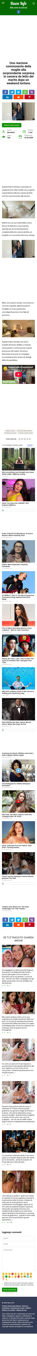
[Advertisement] (18, 40)
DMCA (28, 1308)
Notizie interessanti (11, 125)
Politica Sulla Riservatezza (11, 1306)
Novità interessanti (24, 431)
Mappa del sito (21, 1310)
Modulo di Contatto (8, 1310)
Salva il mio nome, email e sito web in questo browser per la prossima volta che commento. (19, 1284)
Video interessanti (26, 433)
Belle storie (11, 431)
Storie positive (11, 433)
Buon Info (18, 3)
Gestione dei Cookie (18, 1308)
